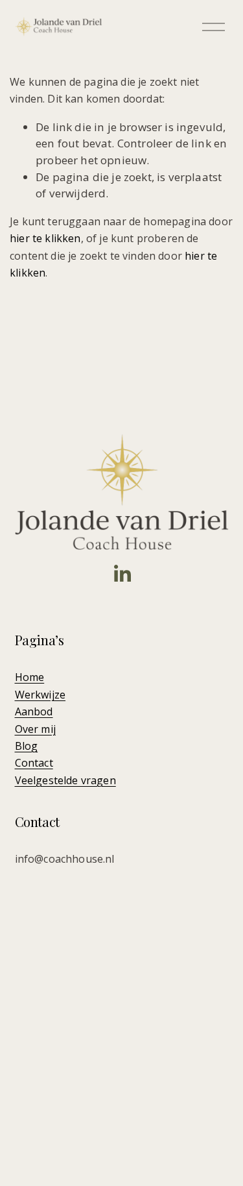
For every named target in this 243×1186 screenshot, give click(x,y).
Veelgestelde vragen (65, 780)
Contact (34, 763)
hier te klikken (45, 238)
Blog (26, 746)
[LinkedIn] (121, 573)
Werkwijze (40, 694)
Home (30, 677)
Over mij (35, 729)
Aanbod (34, 711)
